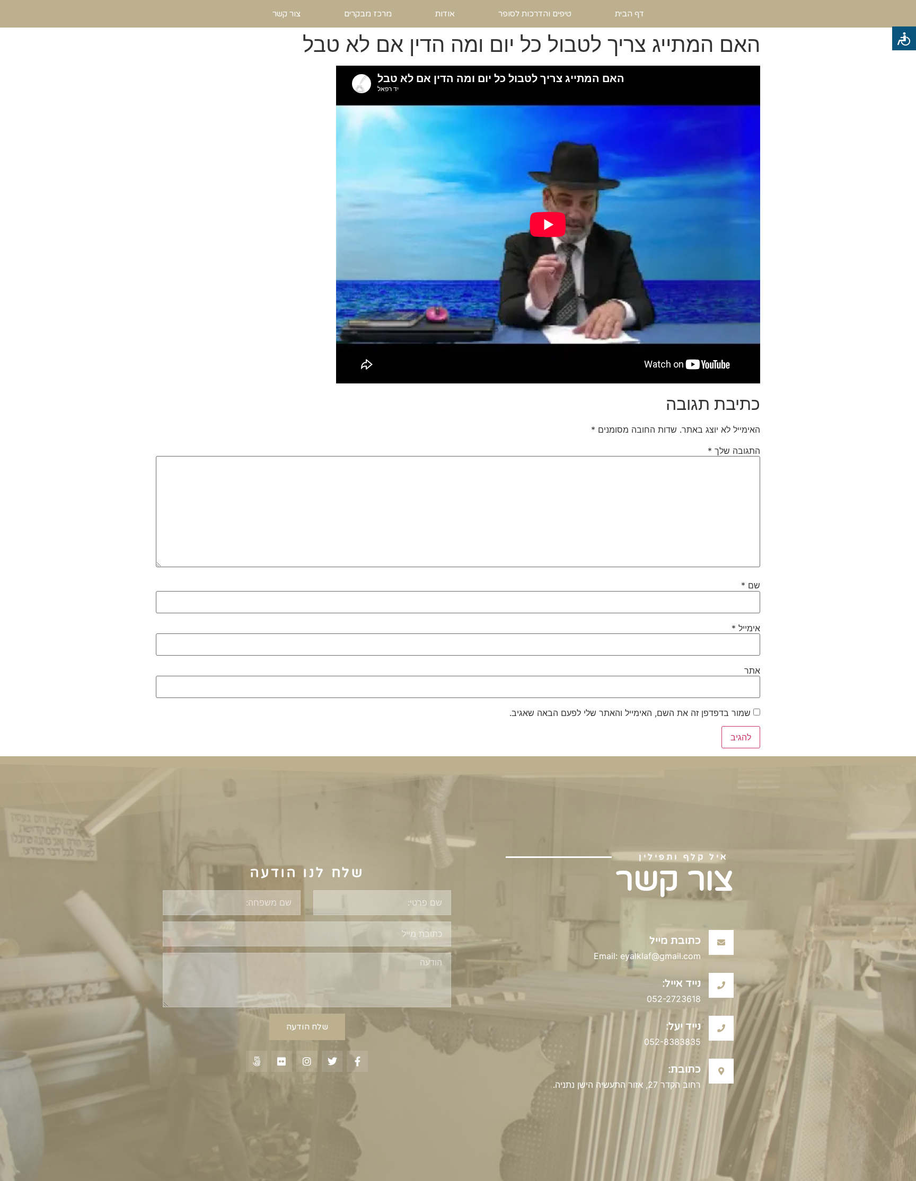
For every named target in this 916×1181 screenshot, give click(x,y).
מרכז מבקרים (368, 14)
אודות (445, 14)
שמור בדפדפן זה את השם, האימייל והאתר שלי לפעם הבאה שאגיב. (630, 713)
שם (750, 585)
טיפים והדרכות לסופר (534, 14)
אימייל (746, 628)
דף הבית (629, 14)
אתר (752, 670)
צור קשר (286, 14)
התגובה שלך (734, 450)
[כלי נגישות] (904, 38)
